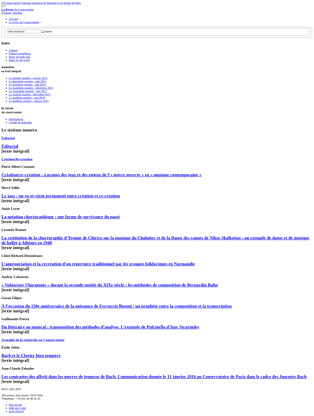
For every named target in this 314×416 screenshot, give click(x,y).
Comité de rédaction (20, 122)
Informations (16, 119)
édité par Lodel (17, 408)
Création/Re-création (17, 159)
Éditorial (8, 138)
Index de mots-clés (19, 56)
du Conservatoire (17, 9)
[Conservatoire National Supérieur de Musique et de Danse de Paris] (41, 3)
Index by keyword (19, 60)
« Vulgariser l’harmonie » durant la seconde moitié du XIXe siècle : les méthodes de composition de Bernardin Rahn (109, 285)
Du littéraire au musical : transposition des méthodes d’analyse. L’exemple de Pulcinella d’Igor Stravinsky (100, 327)
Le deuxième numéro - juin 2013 (27, 81)
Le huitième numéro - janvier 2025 (29, 101)
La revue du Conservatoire (24, 22)
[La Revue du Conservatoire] (11, 12)
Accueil (13, 19)
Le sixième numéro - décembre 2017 (30, 94)
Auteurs (13, 50)
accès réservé (16, 411)
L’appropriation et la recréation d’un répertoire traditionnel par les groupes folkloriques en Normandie (98, 263)
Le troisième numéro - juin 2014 (27, 84)
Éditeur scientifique (20, 53)
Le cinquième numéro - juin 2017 (28, 91)
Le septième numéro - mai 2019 (27, 97)
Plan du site (15, 404)
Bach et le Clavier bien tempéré (31, 355)
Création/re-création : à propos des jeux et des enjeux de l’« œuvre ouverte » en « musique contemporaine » (101, 174)
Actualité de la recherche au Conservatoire (32, 340)
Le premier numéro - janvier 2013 (28, 78)
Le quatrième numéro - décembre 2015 (31, 87)
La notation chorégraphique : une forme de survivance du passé (60, 216)
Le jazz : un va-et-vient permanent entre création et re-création (60, 195)
